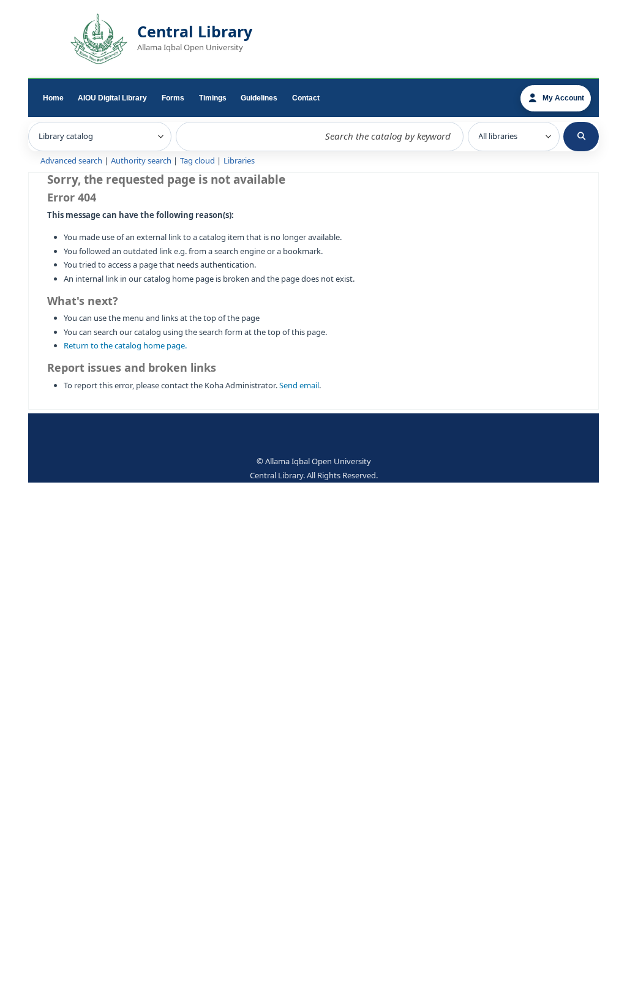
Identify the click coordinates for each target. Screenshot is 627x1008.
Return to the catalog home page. (125, 346)
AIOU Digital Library (112, 98)
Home (53, 98)
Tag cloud (197, 161)
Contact (306, 98)
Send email (299, 385)
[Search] (581, 136)
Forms (173, 98)
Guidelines (259, 98)
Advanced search (71, 161)
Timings (213, 98)
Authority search (141, 161)
